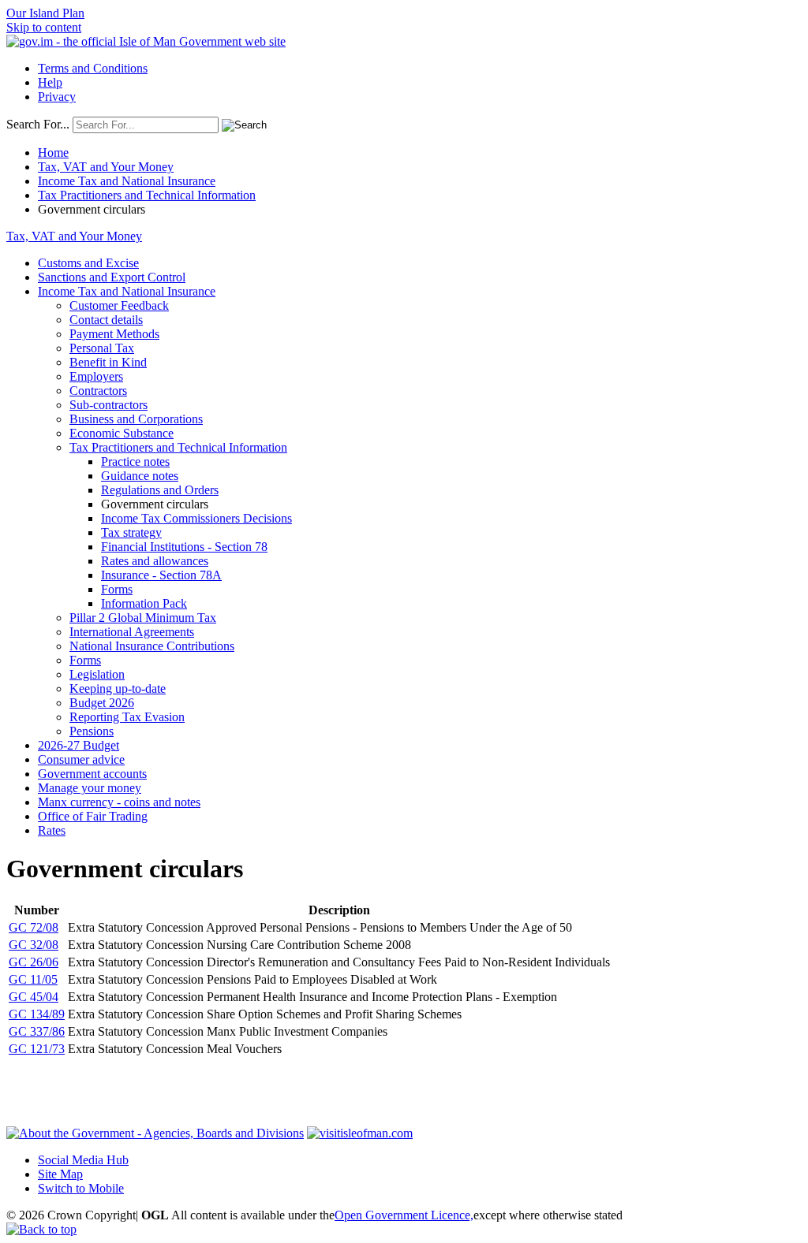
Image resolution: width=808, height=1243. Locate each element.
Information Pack (144, 603)
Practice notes (135, 461)
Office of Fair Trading (93, 816)
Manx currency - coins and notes (119, 802)
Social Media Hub (83, 1160)
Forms (117, 589)
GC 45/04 (33, 996)
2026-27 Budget (78, 745)
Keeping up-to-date (117, 688)
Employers (96, 376)
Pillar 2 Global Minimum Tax (142, 617)
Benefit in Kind (108, 362)
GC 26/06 (33, 962)
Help (50, 82)
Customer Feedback (119, 305)
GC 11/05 (33, 979)
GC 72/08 (33, 927)
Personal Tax (101, 348)
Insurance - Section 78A (161, 575)
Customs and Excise (88, 263)
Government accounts (92, 773)
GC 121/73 (37, 1048)
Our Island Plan (45, 13)
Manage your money (89, 788)
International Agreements (131, 631)
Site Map (60, 1174)
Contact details (106, 319)
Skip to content (43, 27)
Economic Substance (121, 433)
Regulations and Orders (160, 490)
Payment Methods (114, 334)
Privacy (57, 96)
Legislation (97, 674)
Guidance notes (139, 475)
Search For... (37, 124)
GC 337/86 (37, 1031)
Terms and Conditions (93, 68)
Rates (51, 830)
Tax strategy (131, 532)
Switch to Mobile (81, 1188)
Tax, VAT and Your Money (106, 166)
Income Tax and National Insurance (126, 181)
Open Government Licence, (404, 1215)
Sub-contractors (108, 404)
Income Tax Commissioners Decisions (196, 518)
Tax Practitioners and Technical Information (147, 195)
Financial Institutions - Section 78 (184, 546)
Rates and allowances (154, 561)
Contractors (98, 390)
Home (53, 152)
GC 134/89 (37, 1014)
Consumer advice (81, 759)
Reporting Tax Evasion (127, 717)
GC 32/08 (33, 944)
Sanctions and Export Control (111, 277)
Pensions (91, 731)
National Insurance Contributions (151, 646)
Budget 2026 (101, 702)
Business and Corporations (136, 419)
